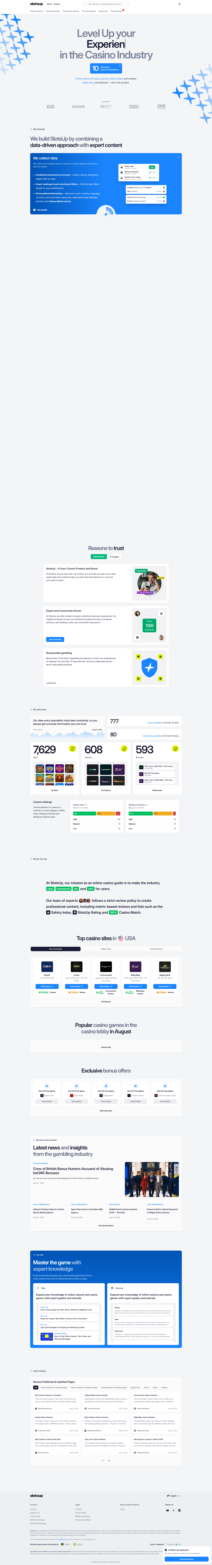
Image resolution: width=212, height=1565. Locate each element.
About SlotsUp (55, 639)
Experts (33, 1509)
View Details (47, 1101)
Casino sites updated (152, 736)
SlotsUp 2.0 (35, 1513)
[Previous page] (103, 1460)
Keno (117, 1319)
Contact (56, 4)
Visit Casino (46, 986)
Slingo (117, 1307)
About (49, 4)
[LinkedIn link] (179, 1510)
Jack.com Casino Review (95, 1439)
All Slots (54, 790)
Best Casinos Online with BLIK (48, 1439)
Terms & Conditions (83, 1520)
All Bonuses (157, 790)
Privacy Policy (80, 1513)
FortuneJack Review (107, 992)
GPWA (67, 1544)
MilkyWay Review (136, 992)
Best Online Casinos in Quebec (48, 1395)
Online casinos (82, 78)
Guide (122, 1509)
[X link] (173, 1510)
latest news (88, 82)
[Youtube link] (167, 1510)
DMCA (79, 1544)
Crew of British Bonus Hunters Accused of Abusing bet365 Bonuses (73, 1171)
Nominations (114, 1204)
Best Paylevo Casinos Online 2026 (148, 1439)
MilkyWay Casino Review (144, 1417)
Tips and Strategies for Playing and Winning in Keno (62, 1327)
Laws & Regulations (41, 1204)
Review (48, 992)
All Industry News (106, 1225)
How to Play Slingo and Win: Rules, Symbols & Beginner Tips (66, 1310)
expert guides (116, 78)
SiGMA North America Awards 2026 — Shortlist (123, 1211)
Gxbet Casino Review (44, 1417)
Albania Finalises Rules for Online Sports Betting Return (48, 1211)
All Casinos (106, 790)
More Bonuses (106, 1111)
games (104, 78)
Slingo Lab (44, 1307)
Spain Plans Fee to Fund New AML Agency (87, 1211)
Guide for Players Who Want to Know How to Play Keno (63, 1319)
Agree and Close (186, 1559)
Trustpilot (174, 1544)
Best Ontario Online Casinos (96, 1417)
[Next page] (108, 1460)
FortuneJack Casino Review (145, 1395)
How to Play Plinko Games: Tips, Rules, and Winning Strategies (72, 1337)
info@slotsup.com (64, 1539)
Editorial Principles (37, 1520)
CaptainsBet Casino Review (96, 1395)
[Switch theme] (179, 4)
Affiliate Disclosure (82, 1516)
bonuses (95, 78)
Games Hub (106, 1047)
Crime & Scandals (40, 1163)
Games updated (154, 722)
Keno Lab (43, 1316)
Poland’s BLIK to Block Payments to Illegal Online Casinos (162, 1211)
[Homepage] (36, 4)
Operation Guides (60, 1333)
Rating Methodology (38, 1523)
